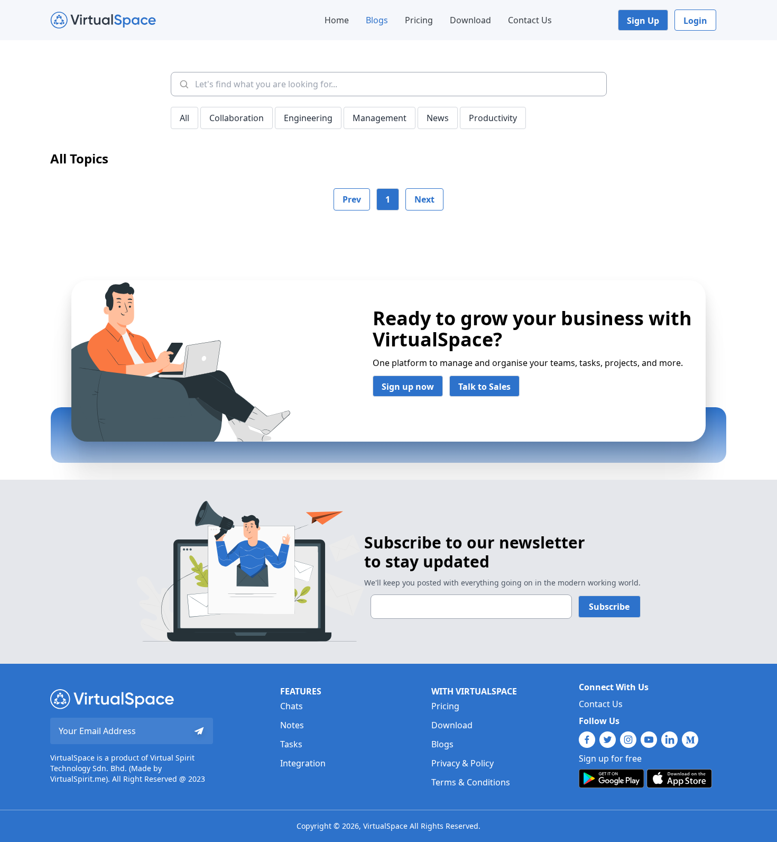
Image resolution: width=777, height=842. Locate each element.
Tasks (291, 744)
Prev (352, 199)
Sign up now (408, 386)
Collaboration (236, 118)
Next (424, 199)
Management (379, 118)
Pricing (419, 20)
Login (695, 20)
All (184, 118)
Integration (303, 763)
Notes (292, 725)
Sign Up (643, 20)
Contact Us (530, 20)
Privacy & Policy (462, 763)
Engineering (308, 118)
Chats (291, 706)
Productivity (493, 118)
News (438, 118)
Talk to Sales (484, 386)
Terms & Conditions (470, 782)
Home (337, 20)
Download (470, 20)
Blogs (377, 20)
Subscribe (609, 606)
